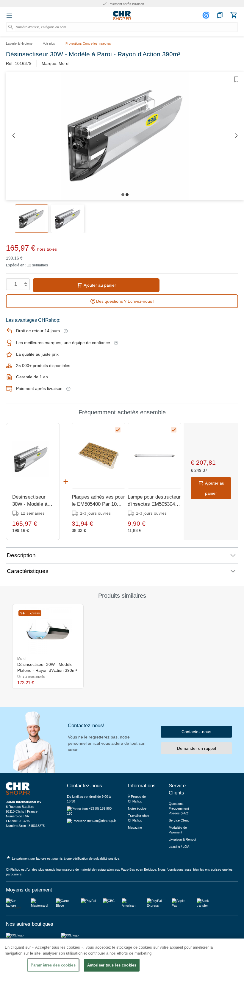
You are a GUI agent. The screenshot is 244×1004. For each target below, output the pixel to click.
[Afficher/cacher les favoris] (236, 79)
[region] (122, 971)
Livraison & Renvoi (182, 839)
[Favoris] (219, 15)
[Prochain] (236, 136)
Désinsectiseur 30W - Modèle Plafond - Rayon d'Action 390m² (47, 667)
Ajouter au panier (99, 285)
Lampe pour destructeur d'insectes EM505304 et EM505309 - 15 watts (154, 501)
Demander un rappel (196, 748)
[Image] (122, 194)
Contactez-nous (196, 731)
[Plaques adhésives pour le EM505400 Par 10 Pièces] (98, 456)
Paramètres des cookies (53, 965)
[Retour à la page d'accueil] (122, 15)
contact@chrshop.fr (101, 820)
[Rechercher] (11, 27)
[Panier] (233, 15)
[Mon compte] (207, 15)
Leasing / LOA (179, 846)
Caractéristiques (28, 571)
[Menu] (9, 16)
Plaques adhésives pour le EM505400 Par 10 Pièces (98, 501)
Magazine (135, 827)
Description (21, 555)
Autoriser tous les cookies (111, 965)
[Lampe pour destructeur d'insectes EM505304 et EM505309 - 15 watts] (154, 456)
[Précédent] (13, 136)
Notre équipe (137, 808)
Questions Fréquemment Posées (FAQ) (179, 808)
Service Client (179, 820)
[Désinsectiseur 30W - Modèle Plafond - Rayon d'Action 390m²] (48, 630)
